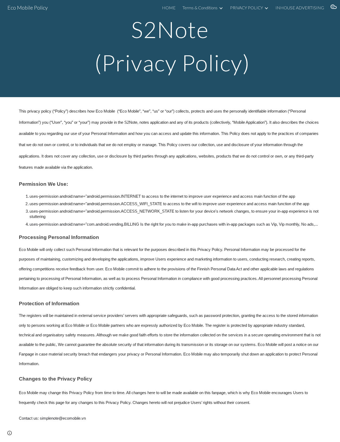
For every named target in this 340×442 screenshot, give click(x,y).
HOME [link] (169, 7)
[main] (170, 48)
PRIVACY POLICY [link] (246, 7)
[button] (333, 7)
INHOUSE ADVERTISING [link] (299, 7)
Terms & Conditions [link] (200, 7)
